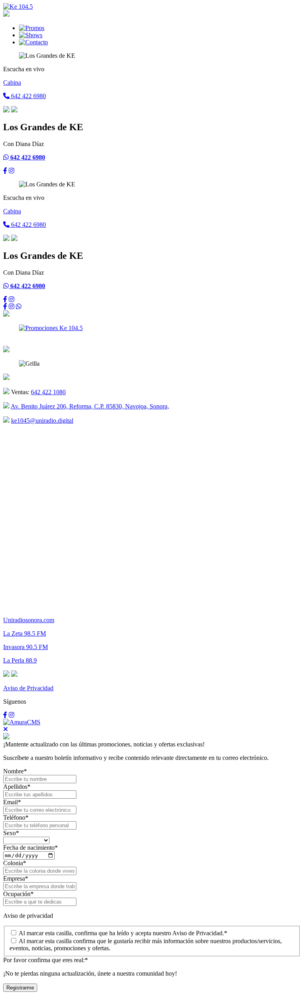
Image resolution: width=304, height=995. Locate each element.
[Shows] (30, 35)
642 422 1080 (48, 392)
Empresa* (15, 878)
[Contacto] (33, 42)
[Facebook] (5, 170)
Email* (12, 802)
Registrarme (20, 988)
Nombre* (15, 771)
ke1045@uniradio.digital (42, 420)
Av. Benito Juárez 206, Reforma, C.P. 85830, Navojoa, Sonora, (90, 406)
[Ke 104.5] (18, 6)
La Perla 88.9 (20, 660)
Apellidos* (16, 786)
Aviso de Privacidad (28, 688)
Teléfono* (15, 817)
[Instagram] (11, 170)
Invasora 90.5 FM (25, 647)
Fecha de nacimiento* (30, 847)
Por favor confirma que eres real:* (45, 960)
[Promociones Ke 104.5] (51, 328)
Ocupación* (18, 894)
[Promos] (31, 28)
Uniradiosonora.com (28, 620)
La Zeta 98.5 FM (24, 633)
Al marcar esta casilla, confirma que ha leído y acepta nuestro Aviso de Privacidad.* (123, 933)
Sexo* (11, 833)
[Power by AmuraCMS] (21, 722)
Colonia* (14, 863)
